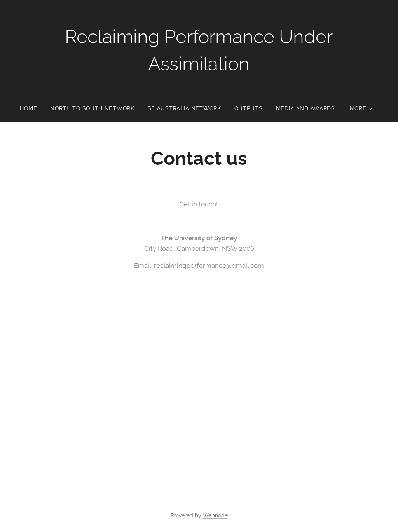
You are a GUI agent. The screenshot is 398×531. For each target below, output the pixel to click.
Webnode (215, 515)
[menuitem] (32, 108)
